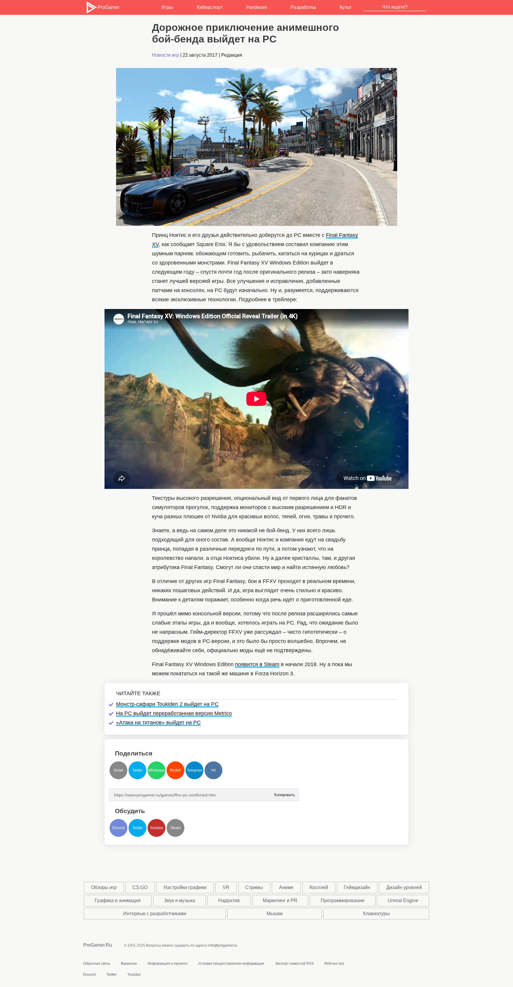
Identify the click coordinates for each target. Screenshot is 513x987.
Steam (175, 828)
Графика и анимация (118, 900)
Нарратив (229, 900)
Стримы (254, 887)
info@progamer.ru (222, 945)
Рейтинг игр (334, 963)
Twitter (137, 770)
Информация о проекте (168, 963)
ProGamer (108, 7)
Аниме (286, 887)
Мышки (275, 913)
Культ (346, 7)
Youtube (156, 828)
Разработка (303, 7)
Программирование (343, 900)
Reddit (175, 770)
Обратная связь (96, 963)
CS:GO (140, 887)
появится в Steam (257, 664)
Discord (118, 828)
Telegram (194, 770)
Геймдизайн (357, 887)
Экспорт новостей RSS (294, 963)
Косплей (319, 887)
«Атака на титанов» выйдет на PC (158, 722)
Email (118, 770)
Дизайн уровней (404, 887)
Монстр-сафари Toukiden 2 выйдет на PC (167, 704)
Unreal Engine (403, 900)
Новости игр (165, 55)
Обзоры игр (104, 887)
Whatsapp (156, 770)
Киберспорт (210, 7)
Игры (167, 7)
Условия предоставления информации (231, 963)
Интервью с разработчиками (154, 913)
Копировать (284, 793)
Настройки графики (185, 887)
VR (226, 887)
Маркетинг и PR (280, 900)
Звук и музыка (179, 900)
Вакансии (129, 963)
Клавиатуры (376, 913)
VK (213, 770)
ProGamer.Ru (97, 945)
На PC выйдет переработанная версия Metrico (174, 713)
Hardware (256, 7)
